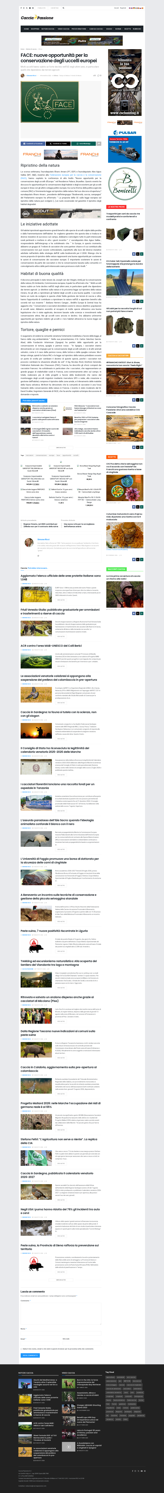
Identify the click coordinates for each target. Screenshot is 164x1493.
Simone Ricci (31, 76)
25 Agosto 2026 (38, 720)
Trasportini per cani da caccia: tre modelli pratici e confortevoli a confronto (123, 216)
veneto (118, 1419)
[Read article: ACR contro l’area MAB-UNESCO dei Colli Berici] (36, 660)
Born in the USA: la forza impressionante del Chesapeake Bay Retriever (89, 1382)
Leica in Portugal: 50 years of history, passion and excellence (88, 1432)
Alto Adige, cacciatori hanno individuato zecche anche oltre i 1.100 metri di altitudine (87, 431)
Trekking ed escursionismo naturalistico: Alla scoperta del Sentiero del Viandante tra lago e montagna (59, 963)
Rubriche (137, 29)
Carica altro (61, 448)
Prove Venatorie (79, 29)
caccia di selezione (114, 1389)
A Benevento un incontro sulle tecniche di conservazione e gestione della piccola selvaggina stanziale (58, 896)
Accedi (116, 8)
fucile (114, 1404)
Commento (26, 1301)
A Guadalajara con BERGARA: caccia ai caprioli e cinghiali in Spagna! (89, 1445)
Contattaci (55, 8)
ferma (141, 1400)
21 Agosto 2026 (38, 828)
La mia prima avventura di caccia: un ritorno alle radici (123, 577)
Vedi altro (62, 599)
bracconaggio (111, 1385)
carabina (140, 1392)
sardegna (128, 1412)
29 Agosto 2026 (112, 250)
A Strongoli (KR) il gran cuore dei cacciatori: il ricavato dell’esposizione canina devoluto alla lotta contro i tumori (45, 433)
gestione (122, 1404)
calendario (137, 1389)
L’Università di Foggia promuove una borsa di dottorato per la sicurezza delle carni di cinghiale (60, 860)
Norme (118, 29)
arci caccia (131, 1377)
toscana (114, 1415)
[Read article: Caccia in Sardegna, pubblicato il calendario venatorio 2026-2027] (36, 1192)
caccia (121, 1385)
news (118, 1408)
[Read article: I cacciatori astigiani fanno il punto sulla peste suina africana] (26, 419)
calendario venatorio (114, 1392)
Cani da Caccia (96, 29)
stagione (137, 1412)
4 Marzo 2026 (111, 443)
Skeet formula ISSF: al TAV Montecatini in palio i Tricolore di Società (45, 1437)
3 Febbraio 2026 (112, 555)
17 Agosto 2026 (38, 413)
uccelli (76, 455)
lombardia (132, 1404)
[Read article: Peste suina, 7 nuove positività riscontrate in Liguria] (36, 946)
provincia (110, 1412)
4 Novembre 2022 (45, 76)
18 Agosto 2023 (83, 1451)
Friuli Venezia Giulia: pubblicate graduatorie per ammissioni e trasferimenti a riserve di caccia (60, 611)
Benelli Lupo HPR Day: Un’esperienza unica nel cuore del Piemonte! (87, 1419)
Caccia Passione (27, 969)
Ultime (40, 49)
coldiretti (128, 1396)
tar (107, 1415)
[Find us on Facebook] (21, 8)
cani (132, 1392)
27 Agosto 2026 (38, 650)
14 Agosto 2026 (80, 413)
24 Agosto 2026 (38, 756)
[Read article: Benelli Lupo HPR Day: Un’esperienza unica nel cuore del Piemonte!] (68, 1421)
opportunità (67, 455)
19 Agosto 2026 (38, 867)
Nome (24, 1329)
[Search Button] (63, 8)
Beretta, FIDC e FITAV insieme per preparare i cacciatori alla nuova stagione (86, 419)
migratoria (110, 1408)
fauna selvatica (119, 1400)
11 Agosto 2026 (80, 424)
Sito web (66, 1339)
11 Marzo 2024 (82, 1387)
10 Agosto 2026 (38, 440)
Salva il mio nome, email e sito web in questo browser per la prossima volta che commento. (58, 1349)
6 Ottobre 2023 (83, 1425)
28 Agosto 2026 (38, 584)
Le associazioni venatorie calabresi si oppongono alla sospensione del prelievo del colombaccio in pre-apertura (59, 678)
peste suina (135, 1408)
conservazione (41, 455)
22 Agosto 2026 (38, 792)
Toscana (123, 1415)
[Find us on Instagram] (23, 8)
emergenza (139, 1396)
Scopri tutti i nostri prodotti (61, 512)
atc (120, 1381)
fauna (109, 1400)
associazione (111, 1381)
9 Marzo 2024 (82, 1398)
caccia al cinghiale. (134, 1385)
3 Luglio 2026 (111, 503)
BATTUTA (127, 1381)
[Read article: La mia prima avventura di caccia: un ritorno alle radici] (124, 594)
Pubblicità (41, 8)
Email (23, 1339)
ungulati (132, 1415)
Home (26, 29)
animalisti (120, 1377)
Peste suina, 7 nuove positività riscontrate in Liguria (54, 931)
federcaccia (131, 1400)
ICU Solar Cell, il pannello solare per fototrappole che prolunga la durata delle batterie (124, 264)
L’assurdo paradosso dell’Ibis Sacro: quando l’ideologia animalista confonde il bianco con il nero (57, 822)
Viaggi (109, 29)
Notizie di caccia (31, 49)
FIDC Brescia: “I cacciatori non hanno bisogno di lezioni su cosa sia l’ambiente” (87, 408)
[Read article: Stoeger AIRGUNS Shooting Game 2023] (68, 1409)
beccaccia (137, 1381)
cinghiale (110, 1396)
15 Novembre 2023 (84, 1410)
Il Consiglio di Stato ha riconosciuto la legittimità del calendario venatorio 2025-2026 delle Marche (55, 750)
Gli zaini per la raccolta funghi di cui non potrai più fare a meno (124, 310)
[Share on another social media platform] (98, 144)
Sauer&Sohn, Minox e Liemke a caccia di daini (88, 1394)
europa (51, 455)
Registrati (123, 8)
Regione (119, 1412)
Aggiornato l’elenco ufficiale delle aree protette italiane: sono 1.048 (45, 1397)
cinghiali (119, 1396)
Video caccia (63, 29)
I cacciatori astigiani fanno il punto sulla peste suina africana (45, 418)
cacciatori (29, 455)
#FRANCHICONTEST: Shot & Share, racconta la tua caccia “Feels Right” (124, 364)
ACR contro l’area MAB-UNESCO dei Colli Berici (51, 646)
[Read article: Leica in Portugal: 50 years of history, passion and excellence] (68, 1434)
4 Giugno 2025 (111, 609)
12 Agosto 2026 (38, 1217)
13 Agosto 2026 (38, 422)
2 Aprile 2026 (111, 396)
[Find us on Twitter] (27, 8)
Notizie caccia (48, 29)
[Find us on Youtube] (30, 8)
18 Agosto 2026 (38, 935)
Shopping (35, 29)
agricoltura (110, 1377)
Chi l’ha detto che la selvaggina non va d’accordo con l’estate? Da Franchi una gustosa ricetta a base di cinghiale (124, 468)
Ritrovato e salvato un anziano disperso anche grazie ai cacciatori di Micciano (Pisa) (45, 408)
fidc (108, 1404)
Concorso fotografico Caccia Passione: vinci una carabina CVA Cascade (123, 410)
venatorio (110, 1419)
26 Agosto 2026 (38, 684)
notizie (125, 1408)
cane (126, 1392)
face (58, 455)
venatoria (141, 1415)
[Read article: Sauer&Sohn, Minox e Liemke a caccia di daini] (68, 1396)
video (125, 1419)
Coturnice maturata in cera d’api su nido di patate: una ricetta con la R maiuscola (124, 517)
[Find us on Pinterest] (33, 8)
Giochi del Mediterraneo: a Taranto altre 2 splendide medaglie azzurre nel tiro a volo (45, 1383)
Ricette (128, 29)
